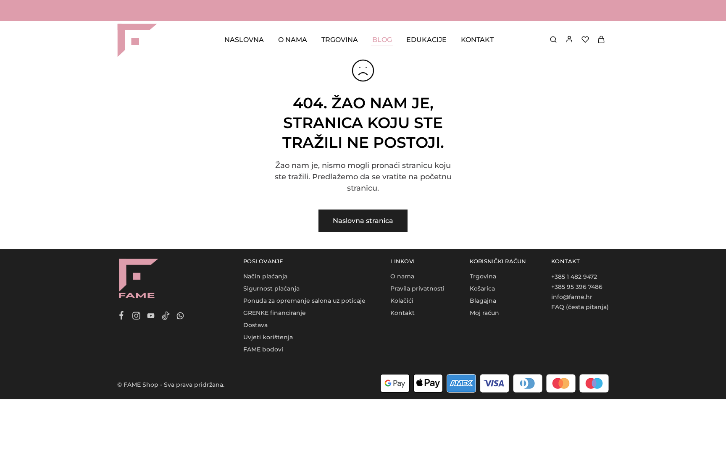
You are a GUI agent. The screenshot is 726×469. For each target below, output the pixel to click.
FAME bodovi (263, 349)
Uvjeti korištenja (268, 337)
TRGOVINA (339, 40)
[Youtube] (151, 317)
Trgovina (483, 276)
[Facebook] (121, 316)
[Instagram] (136, 317)
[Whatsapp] (180, 317)
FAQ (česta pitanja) (580, 307)
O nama (402, 276)
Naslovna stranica (363, 221)
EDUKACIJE (426, 40)
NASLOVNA (244, 40)
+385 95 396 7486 (576, 287)
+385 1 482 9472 (574, 276)
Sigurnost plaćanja (271, 288)
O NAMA (292, 40)
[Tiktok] (165, 317)
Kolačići (401, 300)
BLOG (382, 40)
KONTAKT (477, 40)
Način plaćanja (265, 276)
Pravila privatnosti (417, 288)
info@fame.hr (571, 297)
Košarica (482, 288)
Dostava (255, 325)
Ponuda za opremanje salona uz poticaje (304, 300)
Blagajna (483, 300)
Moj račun (484, 313)
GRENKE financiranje (274, 313)
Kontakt (402, 313)
